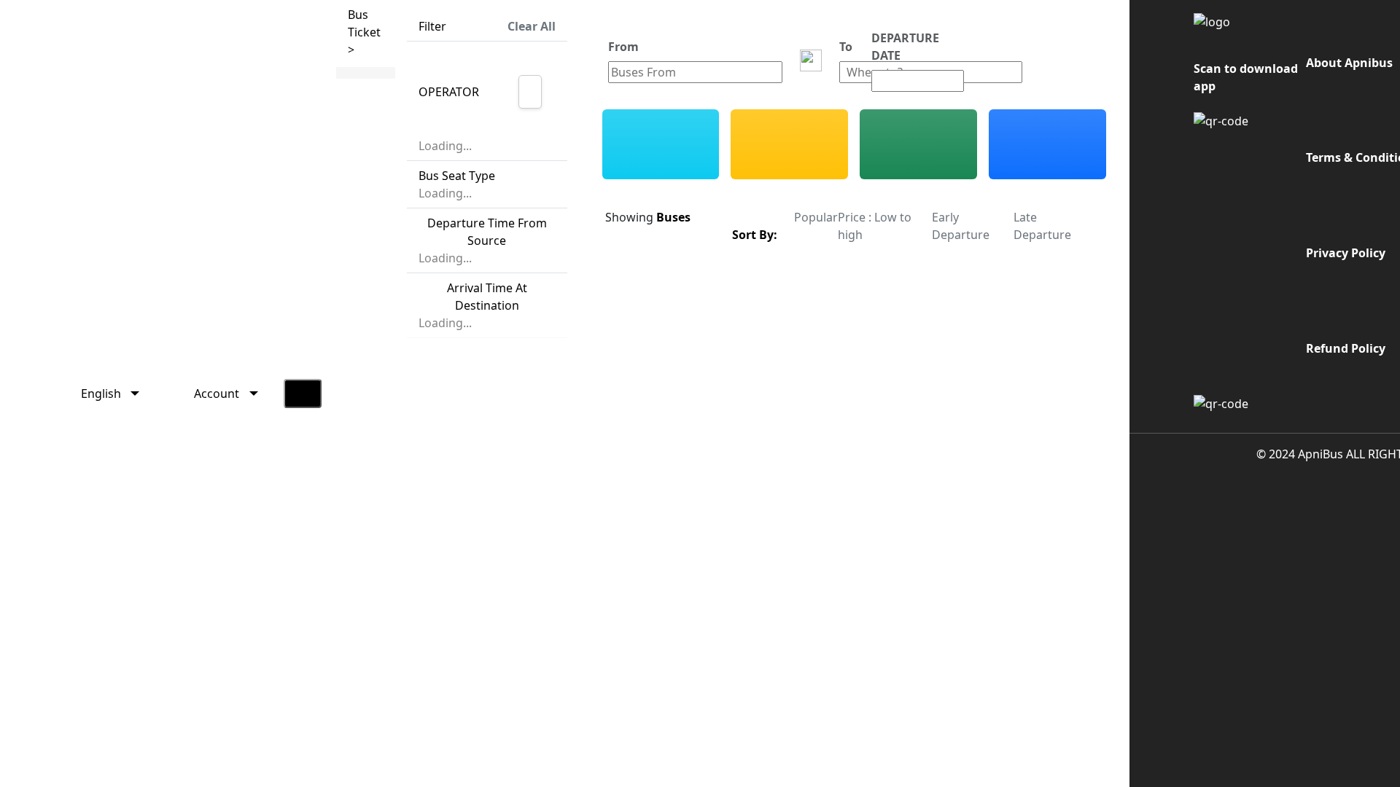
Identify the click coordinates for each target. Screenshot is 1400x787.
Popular (816, 217)
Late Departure (1042, 226)
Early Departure (960, 226)
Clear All (532, 26)
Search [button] (1059, 60)
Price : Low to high (874, 226)
